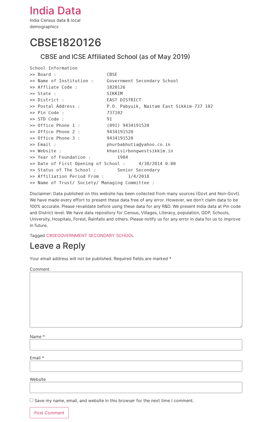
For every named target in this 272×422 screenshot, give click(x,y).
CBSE (51, 235)
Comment (39, 269)
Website (38, 379)
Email (37, 358)
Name (37, 336)
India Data (55, 10)
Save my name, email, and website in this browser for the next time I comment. (114, 400)
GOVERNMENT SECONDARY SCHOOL (95, 235)
